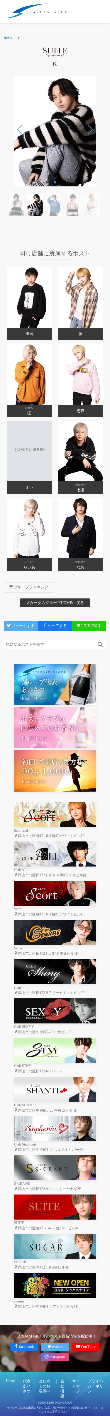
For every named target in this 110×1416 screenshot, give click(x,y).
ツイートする (23, 626)
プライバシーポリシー (95, 1386)
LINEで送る (91, 626)
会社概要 (62, 1388)
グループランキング (31, 587)
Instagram (57, 1357)
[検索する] (100, 644)
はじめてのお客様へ (44, 1386)
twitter (57, 1346)
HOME (8, 37)
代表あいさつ (27, 1386)
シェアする (57, 626)
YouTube (87, 1346)
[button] (90, 129)
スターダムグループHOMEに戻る (55, 603)
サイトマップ (76, 1386)
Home (11, 1381)
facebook (26, 1346)
